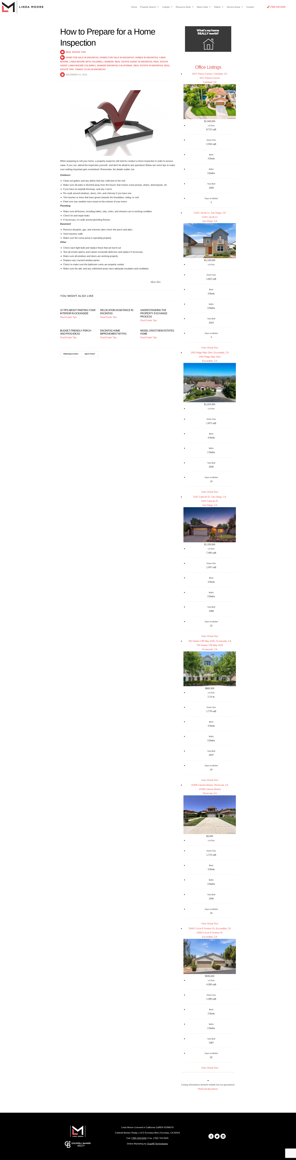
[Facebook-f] (211, 1136)
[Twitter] (217, 1136)
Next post (90, 354)
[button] (276, 7)
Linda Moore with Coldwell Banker (92, 61)
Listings (166, 7)
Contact (250, 7)
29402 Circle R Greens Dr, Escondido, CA (210, 928)
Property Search (148, 7)
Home (134, 7)
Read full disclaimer (208, 1089)
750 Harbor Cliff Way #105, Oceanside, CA (209, 641)
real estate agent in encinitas (133, 61)
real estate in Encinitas (148, 65)
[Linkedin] (223, 1136)
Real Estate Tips (76, 52)
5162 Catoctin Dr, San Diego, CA (209, 496)
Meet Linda (202, 7)
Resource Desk (183, 7)
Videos (217, 7)
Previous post (70, 354)
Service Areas (233, 7)
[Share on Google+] (174, 282)
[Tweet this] (163, 282)
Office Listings (208, 67)
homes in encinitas (146, 57)
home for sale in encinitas (82, 57)
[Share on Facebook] (167, 282)
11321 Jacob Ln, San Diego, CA (210, 212)
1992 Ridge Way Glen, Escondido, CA (210, 352)
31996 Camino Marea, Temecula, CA (209, 785)
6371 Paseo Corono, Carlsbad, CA (209, 73)
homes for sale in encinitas (117, 57)
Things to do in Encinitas (90, 69)
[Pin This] (171, 282)
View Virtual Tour (209, 347)
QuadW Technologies (157, 1143)
